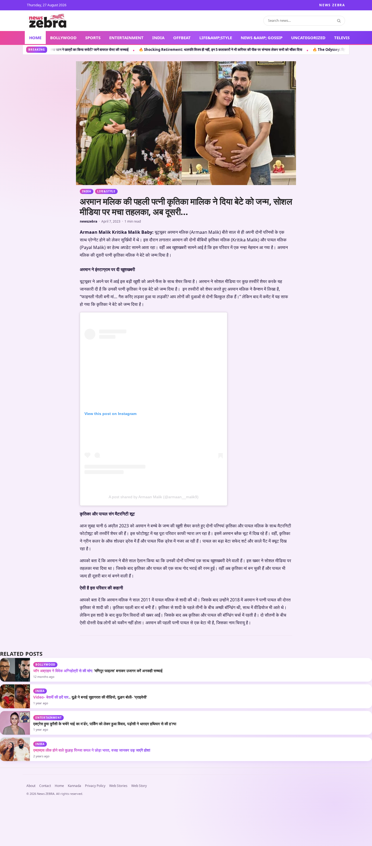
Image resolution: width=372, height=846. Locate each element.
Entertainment (48, 818)
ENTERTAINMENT (126, 37)
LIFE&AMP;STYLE (215, 37)
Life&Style (106, 191)
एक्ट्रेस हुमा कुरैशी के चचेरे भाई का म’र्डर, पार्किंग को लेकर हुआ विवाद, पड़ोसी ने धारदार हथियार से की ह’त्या (104, 823)
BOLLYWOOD (63, 37)
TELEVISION (346, 37)
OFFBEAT (182, 37)
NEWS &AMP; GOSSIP (261, 37)
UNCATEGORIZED (308, 37)
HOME (35, 37)
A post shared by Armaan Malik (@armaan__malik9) (154, 597)
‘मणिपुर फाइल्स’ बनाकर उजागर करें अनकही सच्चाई (98, 770)
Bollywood (45, 765)
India (86, 191)
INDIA (158, 37)
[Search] (339, 21)
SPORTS (92, 37)
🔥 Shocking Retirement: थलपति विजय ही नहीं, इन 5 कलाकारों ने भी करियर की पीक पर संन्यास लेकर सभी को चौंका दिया (128, 49)
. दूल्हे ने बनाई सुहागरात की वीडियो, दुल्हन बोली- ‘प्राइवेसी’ (90, 797)
